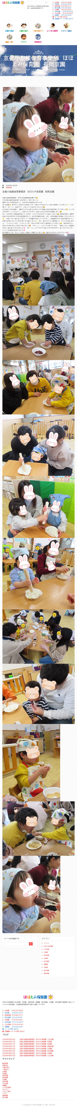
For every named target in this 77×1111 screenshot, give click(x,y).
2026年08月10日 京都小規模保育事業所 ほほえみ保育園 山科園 (27, 1053)
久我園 (46, 952)
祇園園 (46, 964)
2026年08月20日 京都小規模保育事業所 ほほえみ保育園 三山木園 (27, 1039)
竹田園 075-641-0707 (63, 4)
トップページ (16, 70)
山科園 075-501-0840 (63, 2)
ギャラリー (5, 1089)
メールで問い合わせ (61, 17)
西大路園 (46, 970)
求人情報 (46, 961)
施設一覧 (9, 42)
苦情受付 (38, 42)
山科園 (46, 958)
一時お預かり (38, 31)
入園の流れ (23, 31)
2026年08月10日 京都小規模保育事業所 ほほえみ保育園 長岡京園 (27, 1046)
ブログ (23, 42)
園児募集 (5, 1063)
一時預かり (5, 1069)
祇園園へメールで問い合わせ (64, 19)
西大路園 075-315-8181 (63, 8)
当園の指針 (9, 31)
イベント (46, 943)
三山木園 (46, 949)
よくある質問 (52, 31)
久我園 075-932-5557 (63, 9)
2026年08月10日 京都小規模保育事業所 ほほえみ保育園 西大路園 (27, 1051)
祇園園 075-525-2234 (63, 15)
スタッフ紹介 (66, 31)
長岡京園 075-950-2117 (63, 6)
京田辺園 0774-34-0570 (64, 11)
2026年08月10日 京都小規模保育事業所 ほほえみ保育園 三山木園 (27, 1055)
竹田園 (46, 967)
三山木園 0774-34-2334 (64, 13)
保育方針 (5, 1065)
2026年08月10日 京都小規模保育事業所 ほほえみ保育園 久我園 (27, 1048)
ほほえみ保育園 (48, 946)
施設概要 (5, 1095)
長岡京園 (9, 187)
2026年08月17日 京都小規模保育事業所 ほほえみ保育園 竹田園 (27, 1041)
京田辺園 (46, 955)
